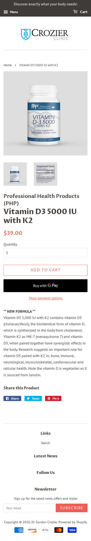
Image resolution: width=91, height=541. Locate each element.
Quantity (10, 244)
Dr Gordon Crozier (44, 522)
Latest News (45, 456)
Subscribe (72, 508)
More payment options (45, 298)
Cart (83, 12)
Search (45, 443)
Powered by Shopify (73, 522)
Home (8, 65)
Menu (13, 12)
